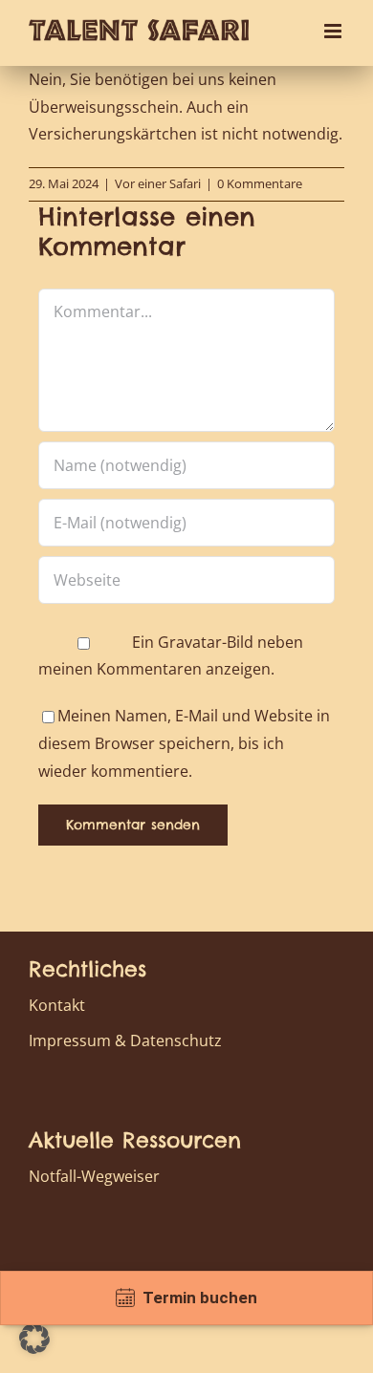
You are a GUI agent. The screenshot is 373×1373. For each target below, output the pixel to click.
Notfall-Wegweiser (94, 1176)
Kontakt (57, 1005)
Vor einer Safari (158, 183)
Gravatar (190, 642)
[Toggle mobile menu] (334, 31)
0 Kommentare (259, 183)
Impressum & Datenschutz (125, 1040)
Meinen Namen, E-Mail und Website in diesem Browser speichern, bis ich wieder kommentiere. (184, 743)
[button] (34, 1338)
